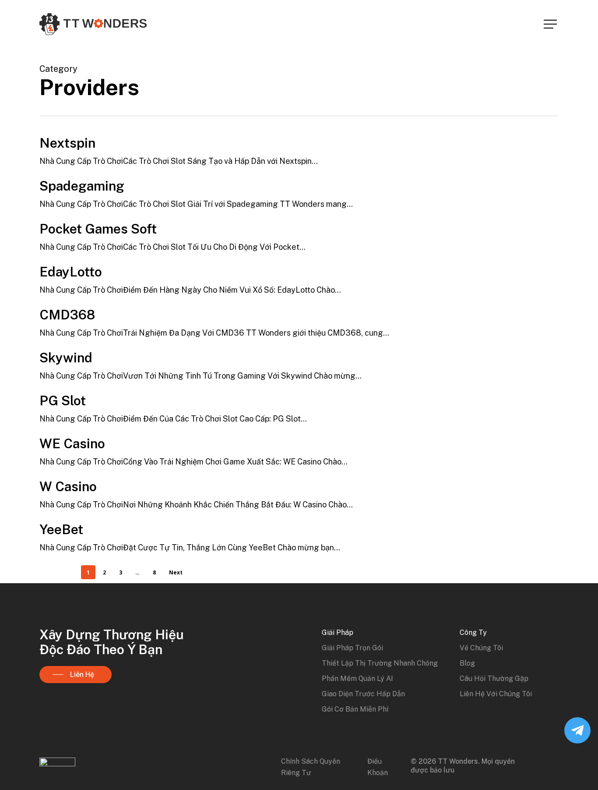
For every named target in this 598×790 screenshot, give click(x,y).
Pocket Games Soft (98, 229)
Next (176, 572)
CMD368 (67, 314)
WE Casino (72, 443)
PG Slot (62, 400)
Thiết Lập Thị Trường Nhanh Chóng (380, 663)
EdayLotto (70, 272)
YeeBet (61, 529)
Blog (467, 663)
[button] (551, 24)
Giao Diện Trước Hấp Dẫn (363, 694)
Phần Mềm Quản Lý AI (357, 678)
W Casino (68, 486)
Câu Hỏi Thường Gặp (494, 678)
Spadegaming (81, 186)
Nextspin (67, 143)
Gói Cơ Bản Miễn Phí (355, 709)
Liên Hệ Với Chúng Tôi (496, 694)
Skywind (65, 357)
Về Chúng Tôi (481, 648)
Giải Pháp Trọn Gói (352, 648)
